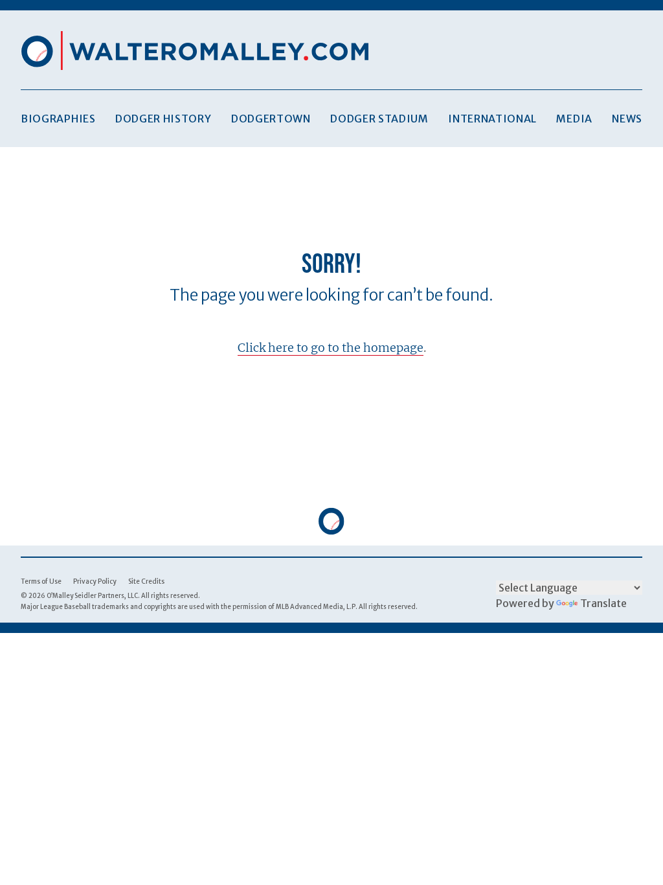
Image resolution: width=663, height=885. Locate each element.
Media (574, 118)
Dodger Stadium (379, 118)
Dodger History (163, 118)
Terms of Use (41, 581)
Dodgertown (271, 118)
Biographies (58, 118)
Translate (603, 603)
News (627, 118)
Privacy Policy (95, 581)
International (492, 118)
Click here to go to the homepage (330, 347)
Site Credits (146, 581)
